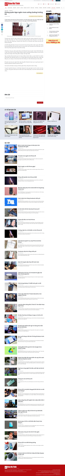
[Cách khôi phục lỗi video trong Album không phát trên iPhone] (25, 129)
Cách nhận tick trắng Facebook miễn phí (29, 198)
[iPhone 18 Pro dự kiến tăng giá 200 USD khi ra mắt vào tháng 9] (11, 393)
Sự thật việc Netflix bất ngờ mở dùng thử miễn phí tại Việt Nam (30, 326)
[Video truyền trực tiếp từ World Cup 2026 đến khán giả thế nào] (11, 414)
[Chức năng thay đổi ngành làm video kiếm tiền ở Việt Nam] (11, 403)
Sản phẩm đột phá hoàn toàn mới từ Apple (11, 136)
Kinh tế (18, 7)
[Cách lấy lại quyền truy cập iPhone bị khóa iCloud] (11, 244)
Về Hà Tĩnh (44, 7)
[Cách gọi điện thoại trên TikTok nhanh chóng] (53, 129)
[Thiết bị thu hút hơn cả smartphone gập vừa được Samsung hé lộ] (11, 276)
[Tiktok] (51, 0)
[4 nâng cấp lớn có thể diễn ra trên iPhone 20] (11, 234)
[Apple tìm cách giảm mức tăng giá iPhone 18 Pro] (39, 115)
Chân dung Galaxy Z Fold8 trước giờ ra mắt (29, 283)
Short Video (10, 7)
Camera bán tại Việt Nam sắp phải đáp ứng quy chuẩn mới (31, 453)
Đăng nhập (58, 0)
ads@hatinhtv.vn (57, 474)
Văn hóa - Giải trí (27, 7)
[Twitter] (2, 27)
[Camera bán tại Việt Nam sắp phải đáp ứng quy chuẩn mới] (11, 456)
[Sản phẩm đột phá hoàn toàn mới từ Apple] (11, 129)
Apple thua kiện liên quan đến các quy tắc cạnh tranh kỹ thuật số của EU (31, 358)
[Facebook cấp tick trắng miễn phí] (11, 255)
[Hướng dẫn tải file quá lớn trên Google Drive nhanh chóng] (11, 350)
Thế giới (40, 7)
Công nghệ (53, 7)
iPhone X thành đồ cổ (52, 121)
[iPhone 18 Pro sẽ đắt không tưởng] (11, 446)
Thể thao (36, 7)
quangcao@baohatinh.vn (51, 474)
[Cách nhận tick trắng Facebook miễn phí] (11, 202)
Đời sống (48, 7)
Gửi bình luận (40, 102)
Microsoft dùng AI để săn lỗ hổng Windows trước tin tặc (31, 337)
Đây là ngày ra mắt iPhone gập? (26, 166)
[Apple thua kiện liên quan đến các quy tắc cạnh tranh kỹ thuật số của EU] (11, 361)
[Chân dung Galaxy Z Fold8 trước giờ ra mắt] (11, 287)
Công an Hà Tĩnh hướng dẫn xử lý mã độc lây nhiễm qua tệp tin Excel (39, 136)
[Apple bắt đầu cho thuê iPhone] (11, 223)
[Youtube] (52, 0)
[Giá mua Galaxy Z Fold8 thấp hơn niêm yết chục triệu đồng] (25, 115)
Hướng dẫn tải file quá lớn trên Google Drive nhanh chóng (30, 347)
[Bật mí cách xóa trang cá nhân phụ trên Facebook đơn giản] (11, 149)
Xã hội (22, 7)
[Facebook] (2, 25)
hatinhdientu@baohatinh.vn (56, 472)
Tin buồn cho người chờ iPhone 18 (27, 156)
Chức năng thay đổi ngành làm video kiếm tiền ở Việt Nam (31, 400)
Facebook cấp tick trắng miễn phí (54, 24)
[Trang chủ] (6, 8)
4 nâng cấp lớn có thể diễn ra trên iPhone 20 (30, 230)
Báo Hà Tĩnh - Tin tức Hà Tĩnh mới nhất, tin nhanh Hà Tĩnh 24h (14, 4)
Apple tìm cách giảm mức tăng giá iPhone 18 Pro (54, 35)
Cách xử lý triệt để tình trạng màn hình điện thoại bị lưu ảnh (11, 122)
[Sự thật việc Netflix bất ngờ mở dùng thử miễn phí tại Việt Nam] (11, 329)
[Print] (2, 32)
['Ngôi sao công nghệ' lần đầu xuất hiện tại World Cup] (11, 372)
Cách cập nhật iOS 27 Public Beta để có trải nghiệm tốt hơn (29, 294)
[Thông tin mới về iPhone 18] (11, 382)
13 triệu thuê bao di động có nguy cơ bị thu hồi (54, 32)
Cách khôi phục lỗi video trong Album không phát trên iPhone (25, 136)
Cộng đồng (58, 7)
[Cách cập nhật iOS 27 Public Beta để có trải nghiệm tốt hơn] (11, 297)
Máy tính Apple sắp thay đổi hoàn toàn (28, 262)
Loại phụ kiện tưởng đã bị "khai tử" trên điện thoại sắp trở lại (31, 305)
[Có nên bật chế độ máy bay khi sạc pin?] (11, 212)
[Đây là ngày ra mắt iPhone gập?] (11, 170)
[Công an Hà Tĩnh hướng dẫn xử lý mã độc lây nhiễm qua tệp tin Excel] (39, 129)
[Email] (2, 29)
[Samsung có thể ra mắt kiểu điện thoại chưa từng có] (11, 425)
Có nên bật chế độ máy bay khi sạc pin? (29, 209)
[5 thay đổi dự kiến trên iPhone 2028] (11, 181)
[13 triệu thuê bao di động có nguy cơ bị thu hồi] (11, 318)
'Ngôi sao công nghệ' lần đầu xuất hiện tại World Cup (31, 369)
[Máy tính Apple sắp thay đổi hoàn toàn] (11, 265)
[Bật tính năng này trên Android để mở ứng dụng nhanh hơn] (11, 191)
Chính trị (14, 7)
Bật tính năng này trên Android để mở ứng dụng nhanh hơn (31, 188)
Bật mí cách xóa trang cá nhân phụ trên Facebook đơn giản (29, 146)
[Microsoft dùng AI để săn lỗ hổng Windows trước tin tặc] (11, 340)
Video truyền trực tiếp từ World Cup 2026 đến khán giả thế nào (30, 411)
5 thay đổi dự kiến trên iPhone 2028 (27, 177)
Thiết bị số (10, 10)
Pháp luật (32, 7)
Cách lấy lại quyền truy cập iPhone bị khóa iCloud (29, 241)
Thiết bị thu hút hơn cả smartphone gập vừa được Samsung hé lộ (30, 273)
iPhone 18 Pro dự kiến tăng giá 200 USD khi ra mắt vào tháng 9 (31, 390)
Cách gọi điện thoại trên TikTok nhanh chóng (52, 136)
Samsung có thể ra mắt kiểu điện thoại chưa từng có (30, 422)
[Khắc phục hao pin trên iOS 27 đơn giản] (11, 435)
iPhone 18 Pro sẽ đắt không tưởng (27, 442)
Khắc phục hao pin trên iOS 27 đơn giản (28, 432)
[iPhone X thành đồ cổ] (53, 115)
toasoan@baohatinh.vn (57, 473)
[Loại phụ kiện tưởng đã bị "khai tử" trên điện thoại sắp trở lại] (11, 308)
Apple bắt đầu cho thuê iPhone (53, 28)
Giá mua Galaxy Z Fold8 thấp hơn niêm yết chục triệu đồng (53, 20)
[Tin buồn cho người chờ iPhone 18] (11, 159)
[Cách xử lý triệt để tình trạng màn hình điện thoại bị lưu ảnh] (11, 115)
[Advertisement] (24, 81)
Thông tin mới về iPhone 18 (25, 379)
